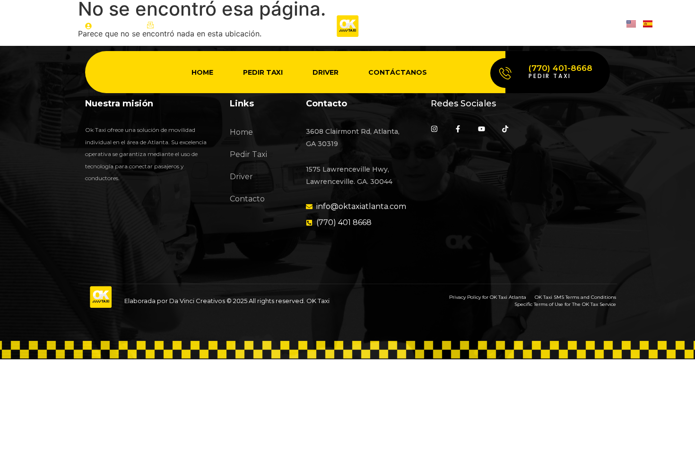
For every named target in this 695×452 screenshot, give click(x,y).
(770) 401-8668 (560, 68)
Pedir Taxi (263, 72)
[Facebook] (557, 25)
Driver (326, 72)
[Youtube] (581, 25)
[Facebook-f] (457, 128)
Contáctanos (397, 72)
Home (202, 72)
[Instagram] (532, 25)
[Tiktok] (606, 25)
